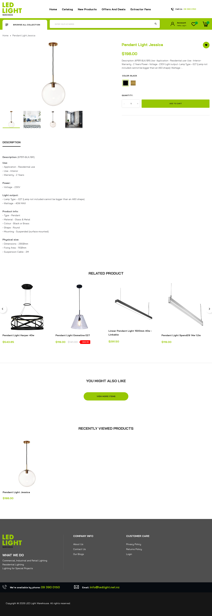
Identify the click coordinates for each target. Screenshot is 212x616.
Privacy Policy (133, 544)
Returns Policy (134, 549)
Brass (133, 83)
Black (126, 83)
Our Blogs (78, 554)
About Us (78, 544)
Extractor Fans (141, 9)
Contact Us (79, 549)
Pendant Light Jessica (16, 492)
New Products (87, 9)
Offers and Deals (114, 9)
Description (11, 142)
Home (53, 9)
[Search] (156, 24)
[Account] (173, 24)
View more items (106, 396)
